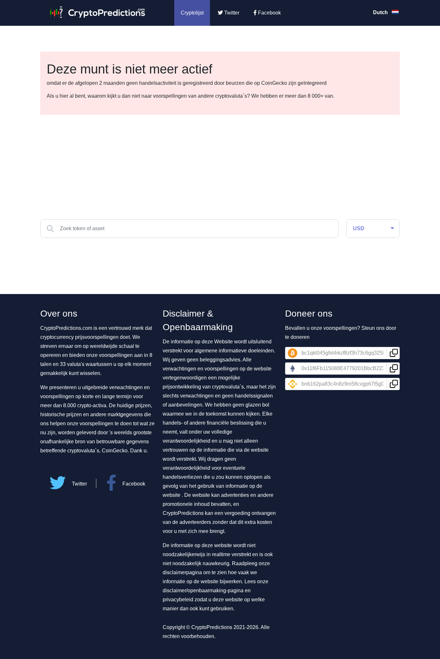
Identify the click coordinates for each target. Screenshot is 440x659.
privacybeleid (178, 599)
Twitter (231, 12)
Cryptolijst (192, 12)
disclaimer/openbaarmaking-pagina (203, 590)
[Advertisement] (220, 163)
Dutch (381, 12)
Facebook (269, 12)
